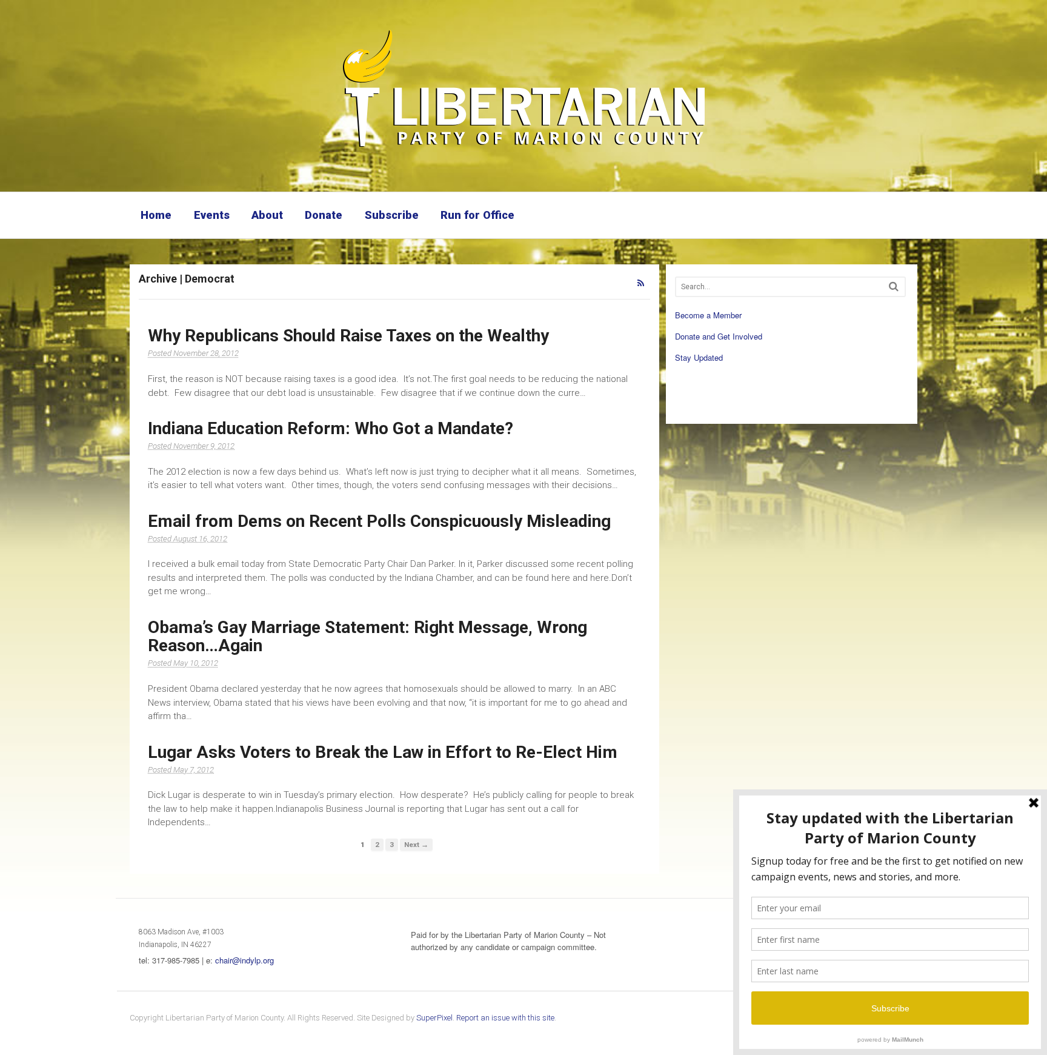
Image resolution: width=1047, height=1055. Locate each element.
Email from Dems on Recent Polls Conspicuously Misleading (379, 521)
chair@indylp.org (244, 960)
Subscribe (392, 215)
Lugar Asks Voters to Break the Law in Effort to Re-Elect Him (382, 752)
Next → (416, 844)
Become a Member (708, 315)
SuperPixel (434, 1017)
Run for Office (477, 215)
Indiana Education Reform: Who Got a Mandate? (330, 428)
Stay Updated (699, 357)
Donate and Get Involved (718, 336)
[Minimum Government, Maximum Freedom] (523, 148)
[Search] (894, 286)
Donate (323, 215)
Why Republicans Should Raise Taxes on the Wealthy (348, 336)
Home (156, 215)
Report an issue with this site (505, 1017)
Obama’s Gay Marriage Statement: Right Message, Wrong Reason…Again (367, 636)
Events (212, 215)
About (267, 215)
